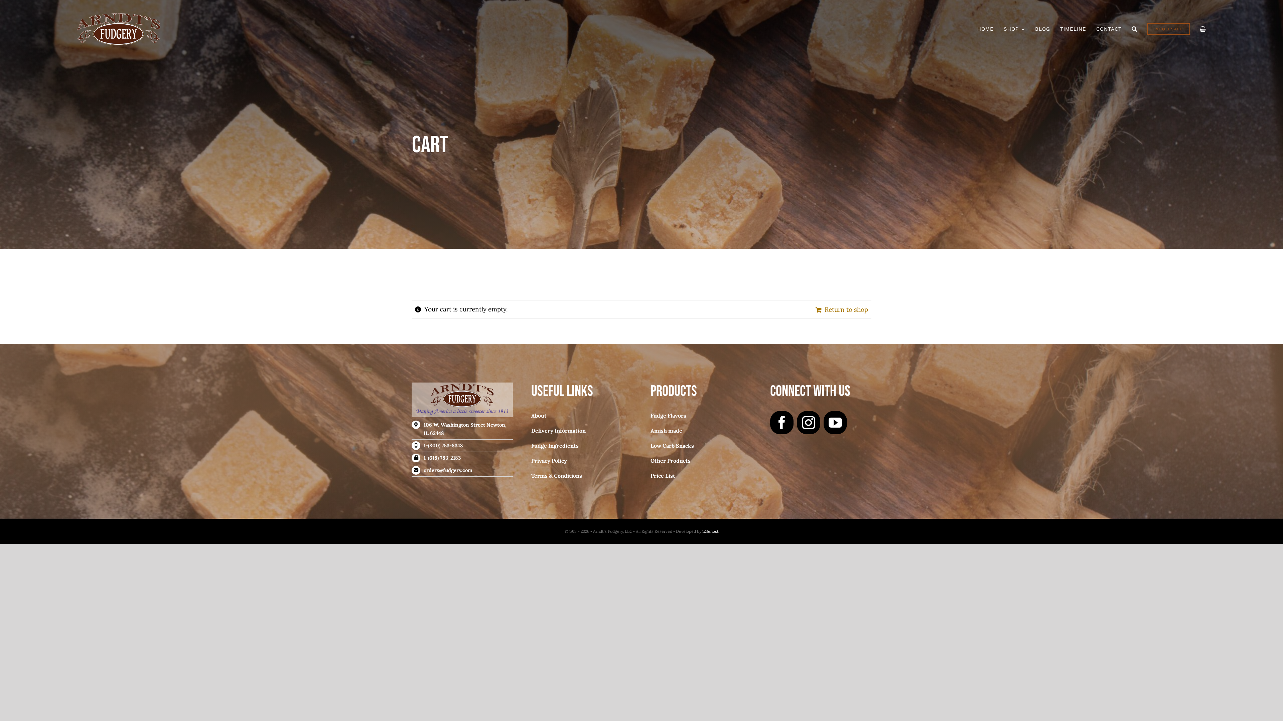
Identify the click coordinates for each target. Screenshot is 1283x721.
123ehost (710, 531)
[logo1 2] (118, 16)
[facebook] (782, 422)
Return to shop (846, 309)
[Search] (1134, 29)
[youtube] (835, 422)
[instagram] (808, 422)
